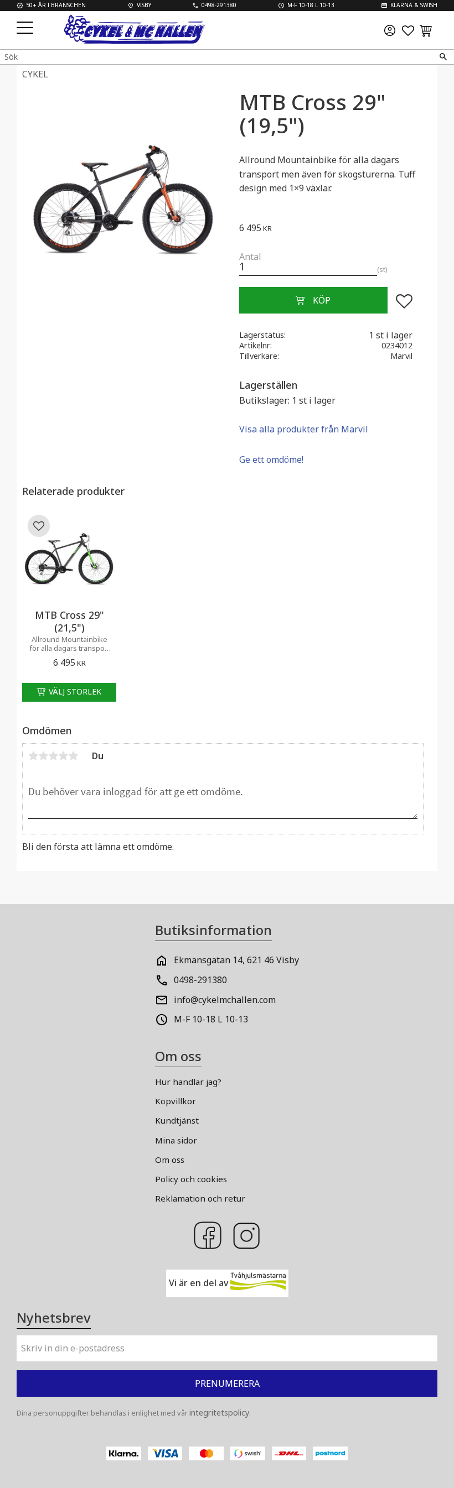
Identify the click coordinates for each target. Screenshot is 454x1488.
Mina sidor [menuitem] (176, 1140)
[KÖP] (313, 300)
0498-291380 (200, 980)
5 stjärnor (73, 756)
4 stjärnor (63, 756)
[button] (26, 28)
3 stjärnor (53, 756)
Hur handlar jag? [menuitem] (188, 1081)
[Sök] (443, 57)
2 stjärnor (43, 756)
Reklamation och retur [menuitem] (200, 1198)
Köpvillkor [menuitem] (175, 1100)
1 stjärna (33, 756)
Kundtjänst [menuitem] (177, 1120)
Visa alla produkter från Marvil (303, 429)
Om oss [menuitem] (169, 1159)
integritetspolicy (219, 1412)
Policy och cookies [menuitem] (191, 1178)
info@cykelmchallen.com (225, 1000)
